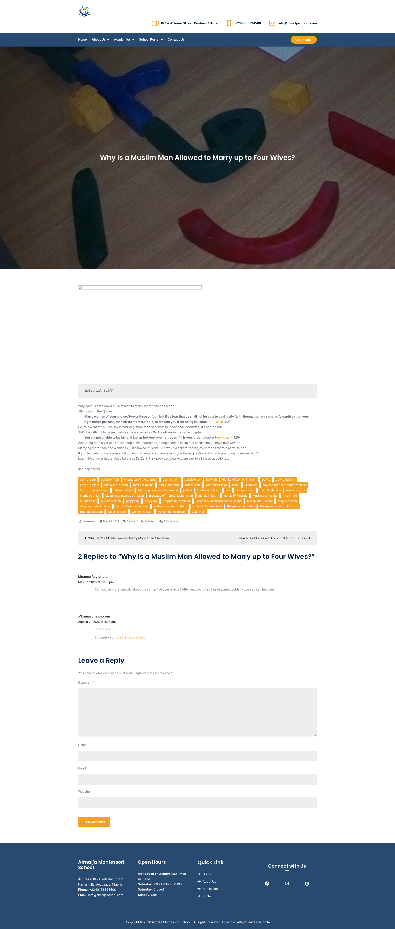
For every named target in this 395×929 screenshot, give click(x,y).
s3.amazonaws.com (94, 616)
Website (84, 792)
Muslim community (265, 495)
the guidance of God (241, 506)
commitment (171, 479)
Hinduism (251, 485)
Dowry (266, 479)
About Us (99, 39)
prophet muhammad (176, 501)
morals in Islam (208, 495)
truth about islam (91, 511)
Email (82, 768)
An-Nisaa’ (216, 422)
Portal (207, 896)
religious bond (287, 501)
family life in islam (116, 485)
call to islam (88, 479)
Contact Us (176, 39)
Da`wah (211, 479)
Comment (86, 682)
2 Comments (171, 521)
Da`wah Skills (135, 521)
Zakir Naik (199, 511)
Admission (210, 889)
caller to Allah (110, 479)
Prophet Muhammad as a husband (218, 501)
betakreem (88, 521)
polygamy (132, 501)
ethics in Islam (89, 485)
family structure (169, 485)
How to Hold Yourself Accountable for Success (273, 538)
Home (82, 39)
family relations (143, 485)
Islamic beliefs (123, 490)
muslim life (290, 495)
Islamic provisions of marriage (158, 490)
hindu (235, 485)
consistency (193, 479)
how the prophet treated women (284, 485)
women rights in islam (172, 511)
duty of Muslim (285, 479)
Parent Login (303, 40)
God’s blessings (216, 485)
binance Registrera (93, 576)
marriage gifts (295, 490)
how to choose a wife (94, 490)
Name (82, 745)
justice (187, 490)
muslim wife (88, 501)
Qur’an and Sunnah (260, 501)
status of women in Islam (170, 506)
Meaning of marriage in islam (124, 495)
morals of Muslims (235, 495)
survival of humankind (207, 506)
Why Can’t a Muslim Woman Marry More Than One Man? (129, 538)
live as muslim (245, 490)
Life (227, 490)
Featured (150, 521)
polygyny (151, 501)
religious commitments (95, 506)
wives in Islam (117, 511)
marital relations (270, 490)
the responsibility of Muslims (279, 506)
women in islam (142, 511)
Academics (122, 39)
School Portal (149, 39)
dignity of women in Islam (239, 479)
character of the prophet (140, 479)
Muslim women (111, 501)
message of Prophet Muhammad (171, 495)
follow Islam (193, 485)
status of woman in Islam (132, 506)
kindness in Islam (208, 490)
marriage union (90, 495)
